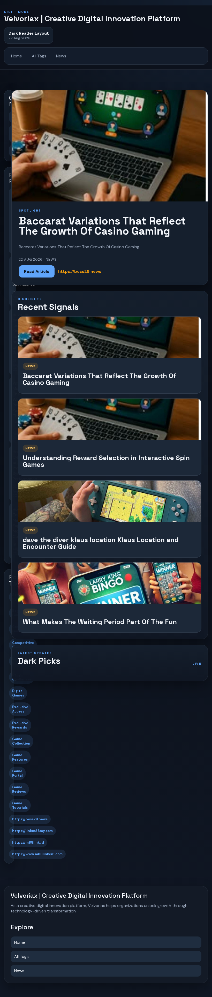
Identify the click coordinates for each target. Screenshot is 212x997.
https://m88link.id (28, 842)
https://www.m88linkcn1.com (37, 854)
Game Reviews (19, 789)
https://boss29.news (30, 819)
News (61, 56)
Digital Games (18, 693)
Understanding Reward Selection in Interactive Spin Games (106, 461)
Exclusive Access (20, 709)
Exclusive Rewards (20, 725)
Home (16, 56)
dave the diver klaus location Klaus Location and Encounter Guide (101, 543)
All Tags (39, 56)
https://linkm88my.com (32, 831)
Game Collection (21, 741)
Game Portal (17, 773)
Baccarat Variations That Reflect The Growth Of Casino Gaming (99, 379)
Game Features (20, 757)
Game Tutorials (20, 805)
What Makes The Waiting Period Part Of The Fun (100, 621)
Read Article (36, 271)
